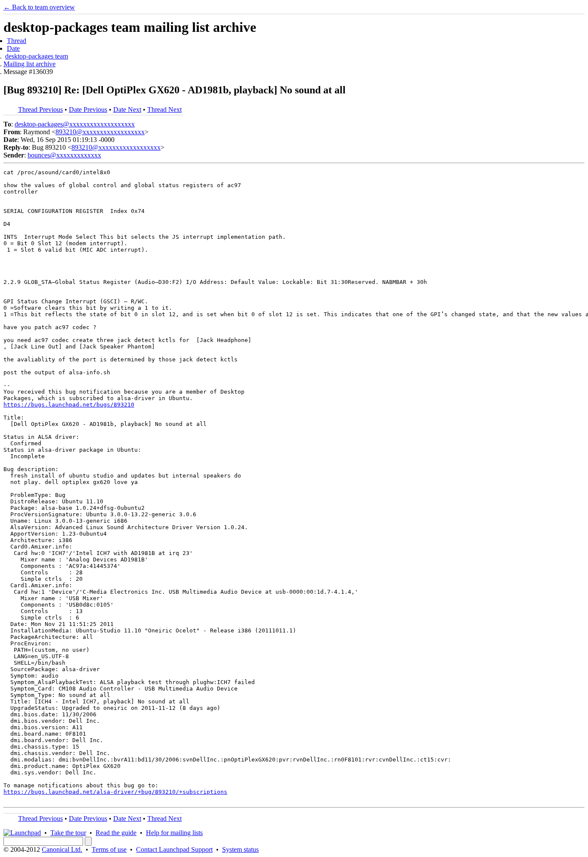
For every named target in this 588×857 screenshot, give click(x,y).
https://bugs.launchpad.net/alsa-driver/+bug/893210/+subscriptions (115, 792)
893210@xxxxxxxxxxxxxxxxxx (100, 132)
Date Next (127, 109)
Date (13, 48)
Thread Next (164, 109)
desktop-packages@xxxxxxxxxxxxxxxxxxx (75, 124)
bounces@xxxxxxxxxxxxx (64, 155)
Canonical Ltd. (62, 849)
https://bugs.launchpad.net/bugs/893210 (68, 404)
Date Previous (88, 109)
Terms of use (109, 849)
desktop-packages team (36, 56)
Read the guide (116, 832)
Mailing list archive (29, 64)
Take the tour (68, 832)
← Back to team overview (39, 7)
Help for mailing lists (174, 832)
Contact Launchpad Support (174, 849)
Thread (16, 40)
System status (240, 849)
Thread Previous (40, 109)
